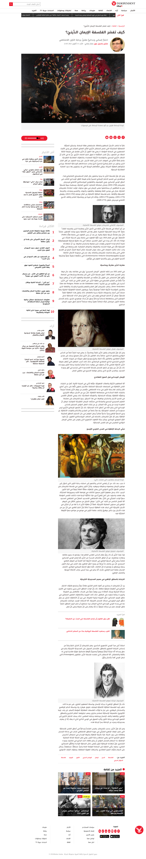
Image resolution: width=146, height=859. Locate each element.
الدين (103, 757)
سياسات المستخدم (88, 827)
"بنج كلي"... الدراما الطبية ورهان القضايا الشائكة (38, 283)
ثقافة (100, 10)
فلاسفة (63, 757)
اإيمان (97, 757)
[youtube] (109, 831)
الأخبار (132, 10)
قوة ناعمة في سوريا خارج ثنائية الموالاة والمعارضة (38, 311)
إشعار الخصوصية (89, 831)
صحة (76, 10)
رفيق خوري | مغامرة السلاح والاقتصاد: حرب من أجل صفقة (36, 292)
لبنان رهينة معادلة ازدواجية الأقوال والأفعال (34, 334)
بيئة (41, 179)
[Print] (106, 137)
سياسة (124, 10)
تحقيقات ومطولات (64, 10)
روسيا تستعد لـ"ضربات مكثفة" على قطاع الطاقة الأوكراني (69, 15)
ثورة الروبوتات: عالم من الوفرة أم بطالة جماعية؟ (33, 386)
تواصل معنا (90, 838)
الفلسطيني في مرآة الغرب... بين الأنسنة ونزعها (109, 812)
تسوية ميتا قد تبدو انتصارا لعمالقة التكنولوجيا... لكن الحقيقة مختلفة (34, 361)
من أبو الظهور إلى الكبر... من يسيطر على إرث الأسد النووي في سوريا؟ (36, 274)
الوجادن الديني (87, 757)
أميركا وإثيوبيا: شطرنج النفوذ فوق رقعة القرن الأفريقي (37, 266)
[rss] (100, 831)
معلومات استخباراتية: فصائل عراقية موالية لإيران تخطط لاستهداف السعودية (37, 301)
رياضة (83, 10)
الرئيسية (121, 26)
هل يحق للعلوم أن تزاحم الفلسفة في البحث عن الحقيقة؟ (87, 618)
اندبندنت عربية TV (47, 10)
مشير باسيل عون (100, 43)
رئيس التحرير (90, 834)
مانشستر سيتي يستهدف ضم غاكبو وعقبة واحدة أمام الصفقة (32, 206)
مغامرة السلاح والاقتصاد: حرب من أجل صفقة (33, 373)
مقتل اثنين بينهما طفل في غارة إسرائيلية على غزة (32, 160)
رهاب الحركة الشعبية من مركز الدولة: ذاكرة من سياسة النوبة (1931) (33, 348)
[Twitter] (115, 831)
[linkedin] (106, 831)
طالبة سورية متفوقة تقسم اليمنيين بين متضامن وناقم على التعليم (36, 231)
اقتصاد (109, 10)
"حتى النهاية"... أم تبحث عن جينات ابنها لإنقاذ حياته (109, 789)
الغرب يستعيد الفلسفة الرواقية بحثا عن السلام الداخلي (88, 631)
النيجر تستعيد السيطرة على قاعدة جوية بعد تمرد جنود (32, 217)
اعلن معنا (91, 842)
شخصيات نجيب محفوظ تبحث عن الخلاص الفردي (76, 789)
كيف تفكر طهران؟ (37, 399)
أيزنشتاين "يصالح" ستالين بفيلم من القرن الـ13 (76, 812)
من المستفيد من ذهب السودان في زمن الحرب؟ (37, 257)
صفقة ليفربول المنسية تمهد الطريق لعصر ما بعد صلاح (33, 194)
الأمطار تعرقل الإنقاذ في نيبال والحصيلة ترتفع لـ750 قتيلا (31, 15)
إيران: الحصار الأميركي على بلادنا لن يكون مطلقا (37, 240)
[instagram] (112, 831)
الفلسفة (110, 757)
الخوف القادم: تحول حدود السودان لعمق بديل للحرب (37, 249)
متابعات (40, 214)
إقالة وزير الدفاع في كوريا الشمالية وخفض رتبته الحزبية (107, 15)
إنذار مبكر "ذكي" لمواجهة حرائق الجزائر (32, 183)
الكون (78, 757)
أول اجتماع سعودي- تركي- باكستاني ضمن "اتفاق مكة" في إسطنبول (32, 171)
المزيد (34, 10)
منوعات (92, 10)
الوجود (71, 757)
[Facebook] (118, 831)
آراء (116, 10)
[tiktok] (103, 831)
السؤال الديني (118, 760)
